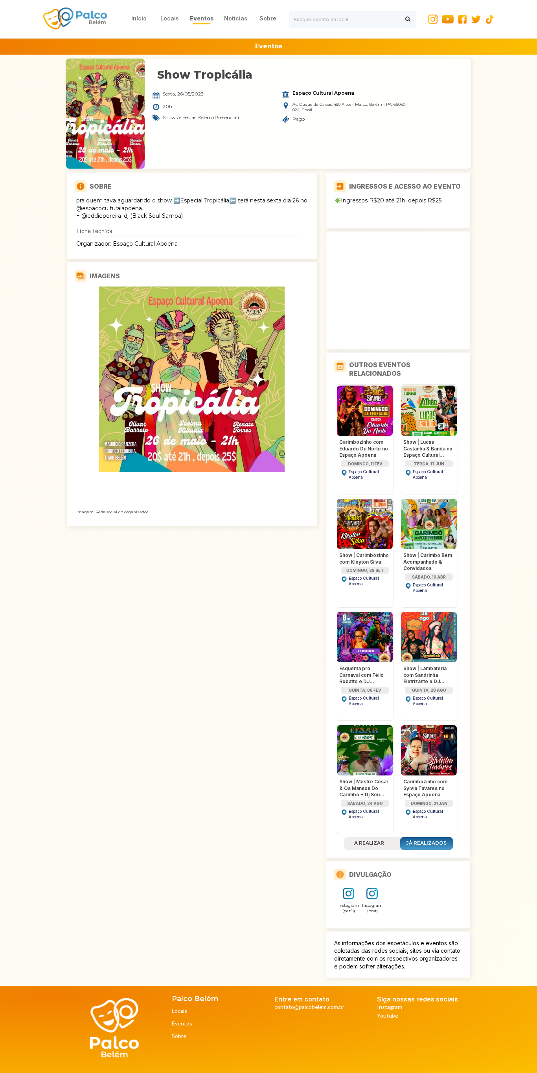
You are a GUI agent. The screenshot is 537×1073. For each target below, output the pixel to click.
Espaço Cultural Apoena (323, 93)
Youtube (387, 1016)
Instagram (389, 1007)
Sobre (179, 1036)
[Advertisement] (398, 290)
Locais (179, 1011)
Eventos (182, 1024)
